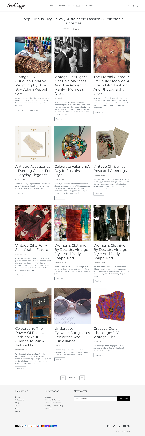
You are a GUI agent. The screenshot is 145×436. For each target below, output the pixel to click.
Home (17, 397)
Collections (19, 400)
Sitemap (48, 408)
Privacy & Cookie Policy (54, 406)
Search (48, 397)
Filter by (66, 29)
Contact (18, 411)
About (17, 406)
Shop (17, 403)
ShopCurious (125, 431)
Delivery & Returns (52, 400)
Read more (20, 110)
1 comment (34, 110)
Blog (17, 408)
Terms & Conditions (53, 403)
